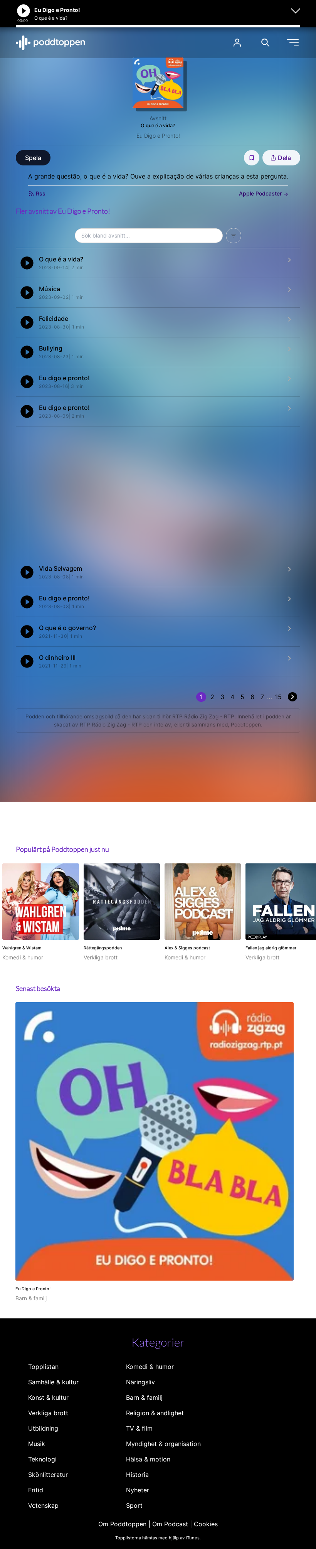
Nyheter (137, 1490)
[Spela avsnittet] (27, 263)
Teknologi (42, 1459)
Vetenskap (43, 1505)
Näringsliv (140, 1382)
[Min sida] (237, 43)
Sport (134, 1505)
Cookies (206, 1524)
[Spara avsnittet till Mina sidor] (251, 157)
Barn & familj (144, 1397)
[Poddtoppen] (50, 43)
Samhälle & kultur (53, 1382)
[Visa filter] (233, 235)
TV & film (139, 1428)
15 (278, 697)
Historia (137, 1474)
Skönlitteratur (48, 1474)
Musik (36, 1444)
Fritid (35, 1490)
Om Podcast (170, 1524)
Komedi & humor (150, 1366)
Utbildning (43, 1428)
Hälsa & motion (148, 1459)
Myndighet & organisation (163, 1444)
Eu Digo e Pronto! (158, 135)
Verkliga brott (48, 1413)
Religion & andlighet (155, 1413)
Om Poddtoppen (122, 1524)
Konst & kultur (48, 1397)
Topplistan (43, 1366)
